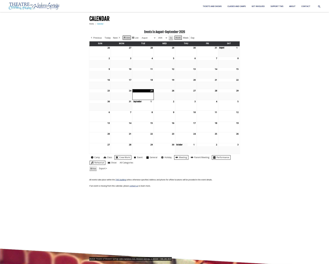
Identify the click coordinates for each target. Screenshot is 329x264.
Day (192, 37)
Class (109, 157)
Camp (97, 157)
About (292, 6)
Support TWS (277, 6)
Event (140, 157)
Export (102, 168)
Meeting (183, 157)
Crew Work (124, 157)
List (135, 38)
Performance (223, 157)
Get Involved (258, 6)
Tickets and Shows (212, 6)
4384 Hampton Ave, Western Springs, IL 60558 (138, 259)
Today (108, 37)
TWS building (120, 179)
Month (178, 38)
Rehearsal (99, 162)
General (153, 157)
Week (185, 37)
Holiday (168, 157)
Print (93, 169)
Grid (127, 38)
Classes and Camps (236, 6)
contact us (133, 186)
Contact (305, 6)
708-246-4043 (166, 259)
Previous (97, 37)
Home (91, 24)
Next (115, 37)
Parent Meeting (201, 157)
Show (113, 162)
